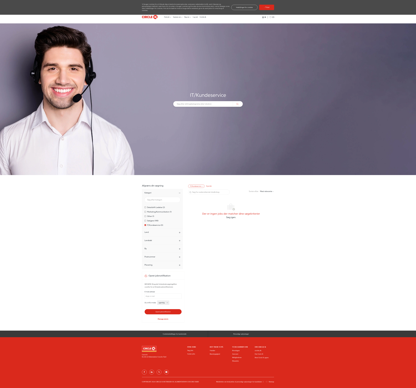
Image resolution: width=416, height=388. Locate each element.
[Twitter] (159, 372)
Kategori (148, 193)
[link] (163, 319)
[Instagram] (166, 372)
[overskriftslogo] (150, 17)
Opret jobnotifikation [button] (163, 312)
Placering (148, 265)
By (146, 249)
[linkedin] (151, 372)
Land (147, 232)
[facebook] (144, 372)
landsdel (148, 240)
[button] (244, 7)
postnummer (150, 257)
